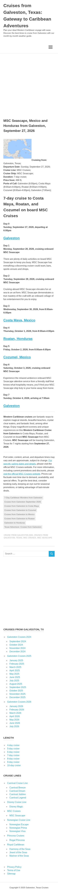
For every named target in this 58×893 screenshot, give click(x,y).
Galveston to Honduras (14, 523)
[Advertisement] (29, 83)
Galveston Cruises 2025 (19, 656)
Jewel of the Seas (18, 852)
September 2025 (17, 687)
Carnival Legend (17, 797)
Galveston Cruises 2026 (19, 702)
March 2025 (15, 667)
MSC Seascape (44, 538)
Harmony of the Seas (19, 849)
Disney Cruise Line (16, 802)
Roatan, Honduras (18, 339)
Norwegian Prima (18, 828)
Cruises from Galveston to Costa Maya (21, 506)
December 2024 (17, 651)
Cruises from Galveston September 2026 (22, 502)
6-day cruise (13, 752)
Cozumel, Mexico (17, 357)
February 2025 (16, 664)
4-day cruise (13, 745)
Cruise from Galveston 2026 (18, 535)
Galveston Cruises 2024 (19, 637)
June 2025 (14, 677)
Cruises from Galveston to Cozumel (20, 510)
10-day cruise (14, 765)
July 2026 (14, 726)
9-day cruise (13, 762)
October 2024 (16, 645)
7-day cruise (13, 755)
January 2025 (16, 660)
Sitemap (11, 873)
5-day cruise (13, 748)
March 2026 (15, 713)
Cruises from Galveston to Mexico (19, 514)
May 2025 (14, 674)
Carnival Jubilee (17, 794)
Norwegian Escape (19, 824)
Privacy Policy (14, 867)
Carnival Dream (17, 791)
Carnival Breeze (17, 787)
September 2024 (17, 641)
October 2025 (16, 690)
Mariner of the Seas (19, 856)
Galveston (11, 238)
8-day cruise (13, 758)
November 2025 (17, 694)
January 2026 (16, 706)
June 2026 (14, 723)
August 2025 (15, 684)
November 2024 (17, 648)
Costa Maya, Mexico (19, 320)
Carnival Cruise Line (17, 783)
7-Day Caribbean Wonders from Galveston (23, 497)
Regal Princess (17, 840)
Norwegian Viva (17, 831)
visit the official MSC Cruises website (21, 474)
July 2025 (14, 680)
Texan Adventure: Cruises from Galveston (22, 527)
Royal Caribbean (15, 844)
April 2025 (14, 670)
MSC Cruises (29, 538)
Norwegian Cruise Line (18, 820)
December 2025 (17, 697)
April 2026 (14, 716)
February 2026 (16, 709)
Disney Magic (16, 806)
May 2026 (14, 719)
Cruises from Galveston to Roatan (19, 518)
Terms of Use (13, 870)
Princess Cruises (15, 835)
